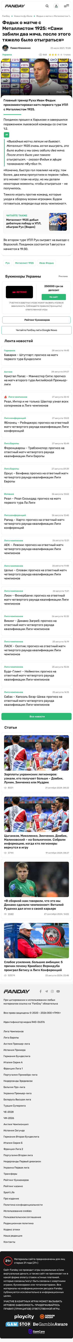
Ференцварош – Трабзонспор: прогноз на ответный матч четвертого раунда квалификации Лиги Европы (34, 452)
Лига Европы (11, 443)
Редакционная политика (18, 1223)
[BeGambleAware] (50, 1324)
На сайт (53, 297)
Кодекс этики (12, 1229)
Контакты (9, 1241)
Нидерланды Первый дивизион (22, 1161)
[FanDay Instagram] (52, 992)
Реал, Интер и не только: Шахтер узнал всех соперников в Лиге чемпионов (36, 403)
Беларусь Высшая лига (17, 1099)
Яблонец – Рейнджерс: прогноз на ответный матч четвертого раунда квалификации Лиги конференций (36, 427)
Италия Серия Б (13, 1142)
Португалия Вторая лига (18, 1155)
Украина (7, 54)
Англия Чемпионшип (16, 1124)
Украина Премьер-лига (18, 1093)
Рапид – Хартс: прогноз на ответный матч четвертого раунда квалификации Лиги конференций (34, 524)
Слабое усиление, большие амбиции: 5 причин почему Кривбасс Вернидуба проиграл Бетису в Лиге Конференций (33, 966)
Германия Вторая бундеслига (21, 1136)
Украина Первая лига (16, 1167)
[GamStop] (18, 1324)
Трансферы (10, 1173)
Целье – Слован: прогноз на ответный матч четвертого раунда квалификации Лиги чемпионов (35, 574)
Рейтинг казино (13, 1186)
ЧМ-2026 (9, 1118)
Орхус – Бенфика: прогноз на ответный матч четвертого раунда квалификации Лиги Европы (36, 477)
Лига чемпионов (17, 397)
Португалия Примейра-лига (20, 1074)
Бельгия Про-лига (14, 1087)
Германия (9, 350)
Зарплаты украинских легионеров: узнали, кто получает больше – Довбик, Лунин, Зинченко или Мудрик (33, 778)
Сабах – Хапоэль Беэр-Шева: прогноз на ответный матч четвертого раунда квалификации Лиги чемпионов (33, 701)
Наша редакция (13, 1235)
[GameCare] (37, 1332)
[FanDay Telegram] (46, 992)
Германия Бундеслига (17, 1056)
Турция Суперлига (15, 1105)
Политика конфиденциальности (23, 1204)
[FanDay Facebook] (40, 992)
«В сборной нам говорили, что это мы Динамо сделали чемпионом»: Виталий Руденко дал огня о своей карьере (34, 904)
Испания (9, 494)
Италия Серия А (13, 1062)
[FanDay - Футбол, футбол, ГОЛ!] (15, 6)
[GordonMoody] (47, 1317)
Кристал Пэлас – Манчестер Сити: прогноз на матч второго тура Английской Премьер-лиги (36, 380)
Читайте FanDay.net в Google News (36, 330)
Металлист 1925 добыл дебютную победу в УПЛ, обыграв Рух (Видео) (23, 223)
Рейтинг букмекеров (37, 319)
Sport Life (9, 1192)
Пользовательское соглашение (22, 1217)
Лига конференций (15, 418)
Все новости (37, 716)
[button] (47, 6)
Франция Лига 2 (13, 1149)
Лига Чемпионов (14, 1031)
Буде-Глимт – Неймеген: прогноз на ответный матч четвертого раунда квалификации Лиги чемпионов (30, 675)
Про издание (11, 1198)
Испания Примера (15, 1050)
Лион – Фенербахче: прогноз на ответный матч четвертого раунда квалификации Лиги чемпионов (36, 599)
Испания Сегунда (14, 1130)
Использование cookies (18, 1211)
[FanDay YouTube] (58, 992)
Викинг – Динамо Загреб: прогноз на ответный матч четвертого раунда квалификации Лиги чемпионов (30, 625)
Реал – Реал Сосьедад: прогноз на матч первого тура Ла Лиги (32, 500)
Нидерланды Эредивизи (18, 1080)
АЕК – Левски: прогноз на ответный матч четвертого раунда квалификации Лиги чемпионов (33, 549)
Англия (8, 371)
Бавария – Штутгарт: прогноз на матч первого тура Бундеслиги (31, 357)
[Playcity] (24, 1317)
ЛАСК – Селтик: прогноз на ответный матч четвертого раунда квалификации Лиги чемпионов (34, 650)
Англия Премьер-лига (17, 1043)
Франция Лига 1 (13, 1068)
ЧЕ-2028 (9, 1111)
